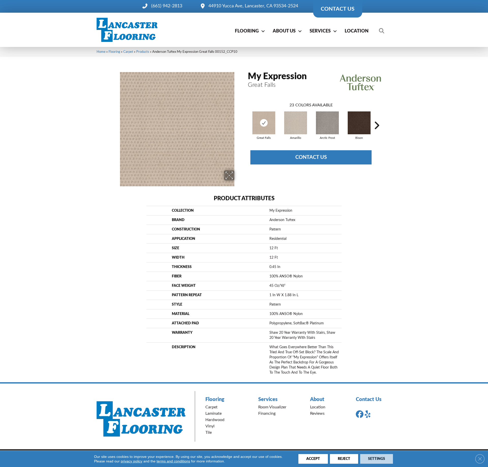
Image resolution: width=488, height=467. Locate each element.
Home (101, 51)
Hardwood (214, 420)
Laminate (213, 413)
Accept (313, 459)
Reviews (317, 413)
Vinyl (210, 426)
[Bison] (359, 123)
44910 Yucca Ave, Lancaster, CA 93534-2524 (253, 6)
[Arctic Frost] (327, 123)
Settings (376, 459)
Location (357, 31)
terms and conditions (173, 461)
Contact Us (311, 157)
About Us (284, 31)
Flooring (247, 31)
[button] (263, 31)
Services (320, 31)
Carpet (128, 51)
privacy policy (131, 461)
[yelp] (369, 414)
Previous (245, 117)
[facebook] (360, 414)
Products (142, 51)
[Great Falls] (264, 123)
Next (376, 117)
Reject (344, 459)
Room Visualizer (272, 407)
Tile (208, 432)
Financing (267, 413)
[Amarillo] (295, 123)
